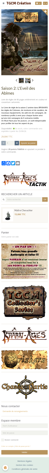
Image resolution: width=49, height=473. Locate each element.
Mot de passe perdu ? (22, 446)
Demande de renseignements (15, 411)
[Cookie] (5, 468)
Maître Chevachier (24, 210)
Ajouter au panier (28, 143)
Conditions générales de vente (24, 469)
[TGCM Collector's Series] (24, 302)
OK (45, 199)
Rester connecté (11, 440)
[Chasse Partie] (24, 387)
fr (44, 3)
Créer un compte (7, 446)
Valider (24, 452)
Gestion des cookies (24, 465)
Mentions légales (24, 461)
